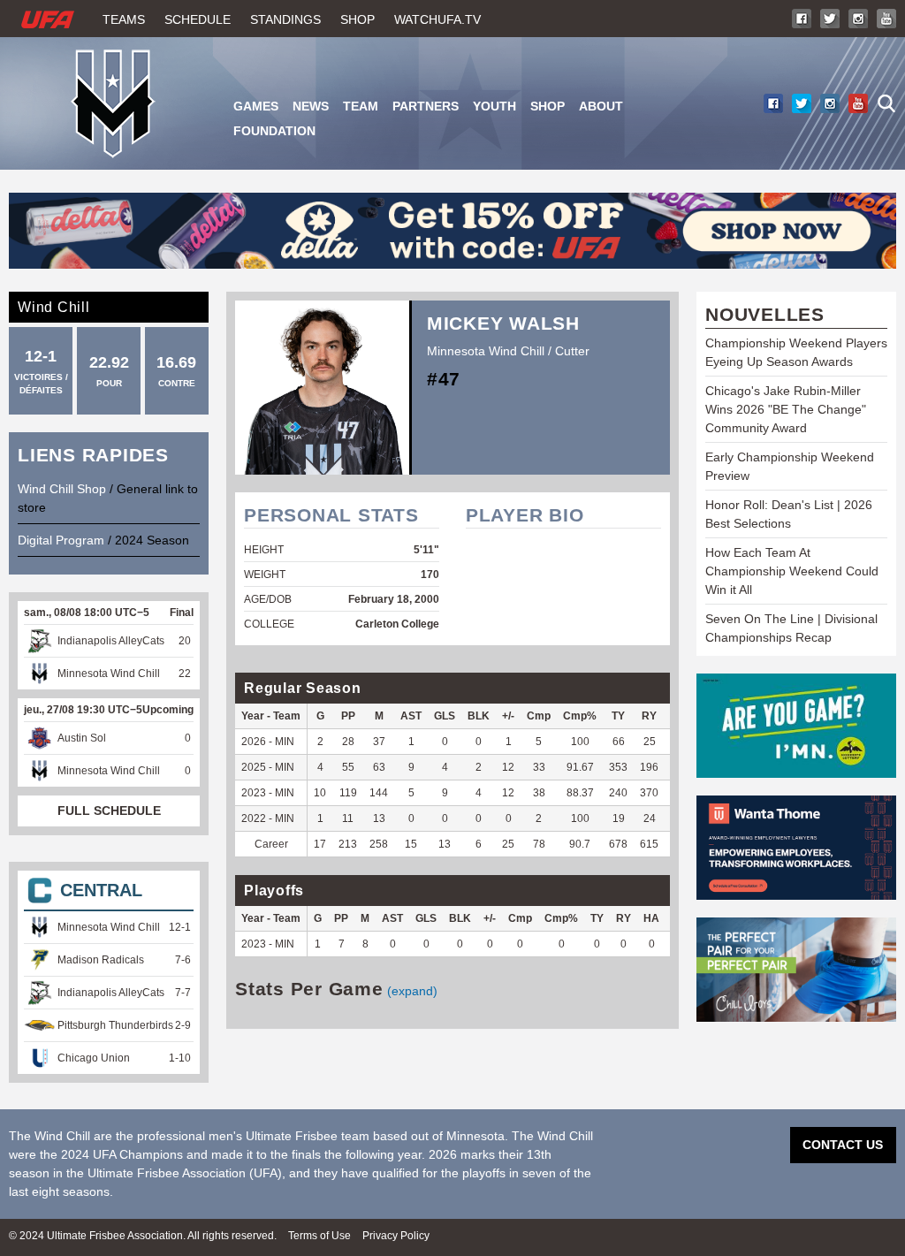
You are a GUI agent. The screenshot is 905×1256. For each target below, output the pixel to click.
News (311, 106)
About (601, 106)
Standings (285, 19)
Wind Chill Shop (62, 489)
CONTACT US (842, 1145)
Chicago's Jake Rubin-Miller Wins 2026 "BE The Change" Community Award (785, 409)
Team (360, 106)
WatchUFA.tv (437, 19)
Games (255, 106)
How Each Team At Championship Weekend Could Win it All (791, 571)
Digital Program (61, 540)
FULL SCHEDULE (109, 810)
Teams (124, 19)
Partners (425, 106)
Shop (357, 19)
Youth (494, 106)
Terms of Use (319, 1235)
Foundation (274, 131)
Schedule (197, 19)
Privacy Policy (396, 1235)
